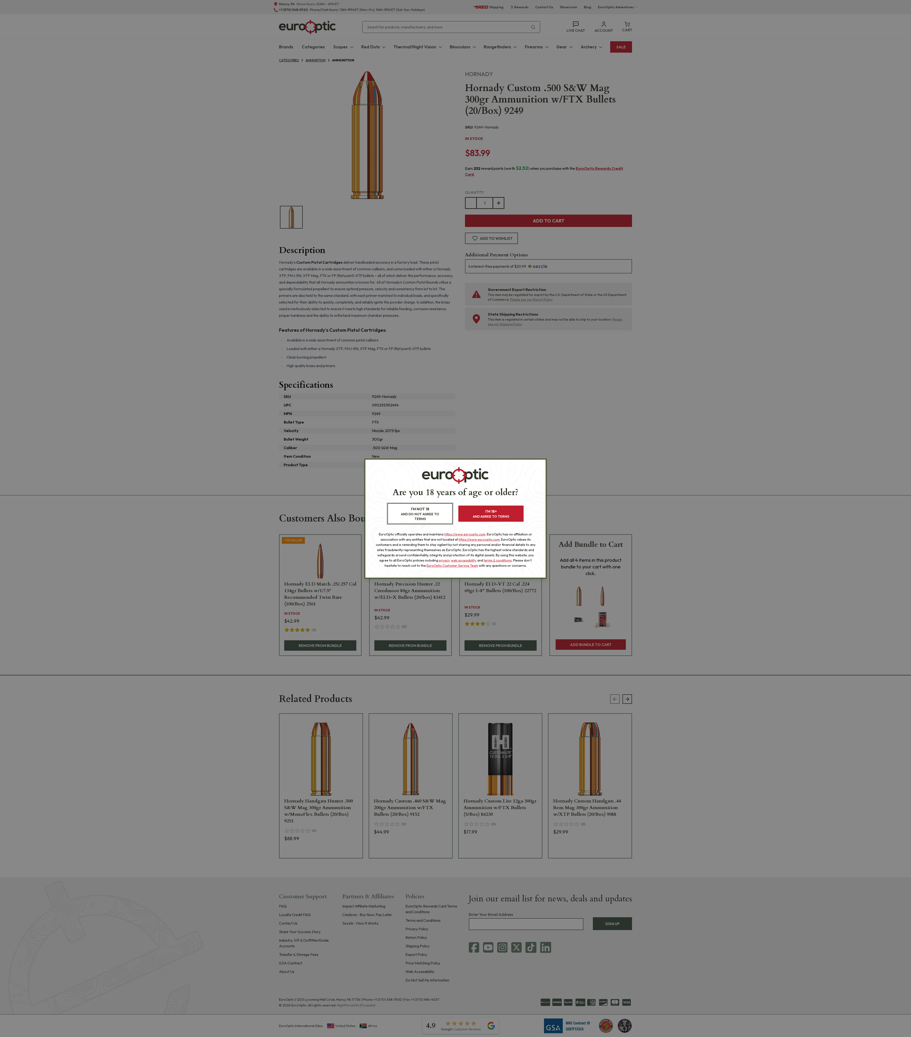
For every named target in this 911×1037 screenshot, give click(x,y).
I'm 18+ (491, 514)
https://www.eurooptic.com (464, 534)
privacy (444, 560)
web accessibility (463, 560)
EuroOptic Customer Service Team (452, 565)
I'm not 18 (420, 514)
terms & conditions (498, 560)
